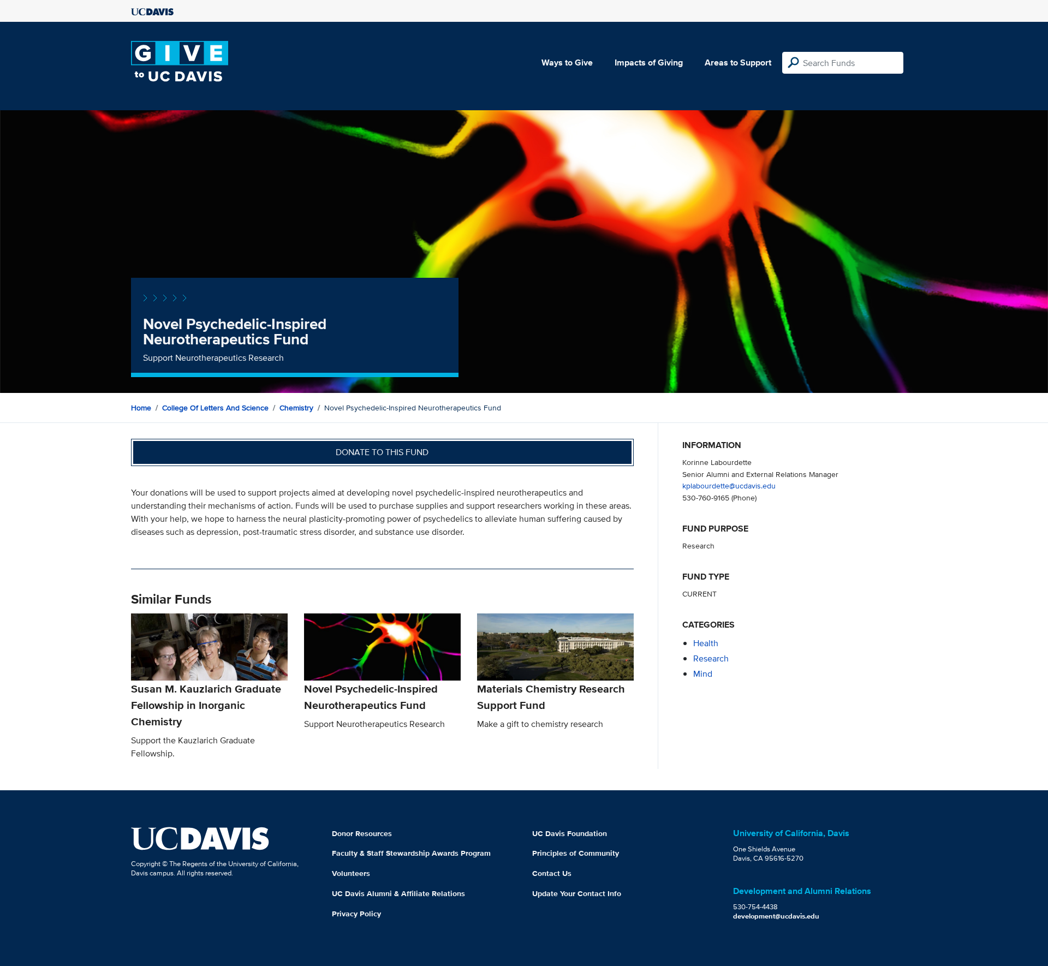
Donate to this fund (382, 452)
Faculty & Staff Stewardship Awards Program (411, 853)
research (711, 658)
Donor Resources (362, 833)
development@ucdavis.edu (776, 916)
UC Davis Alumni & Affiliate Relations (398, 893)
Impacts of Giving (649, 62)
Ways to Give (567, 62)
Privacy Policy (356, 913)
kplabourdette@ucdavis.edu (729, 485)
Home (141, 407)
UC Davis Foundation (569, 833)
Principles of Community (575, 853)
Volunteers (351, 873)
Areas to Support (738, 62)
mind (702, 673)
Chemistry (296, 407)
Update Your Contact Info (576, 893)
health (705, 643)
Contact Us (551, 873)
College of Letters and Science (215, 407)
